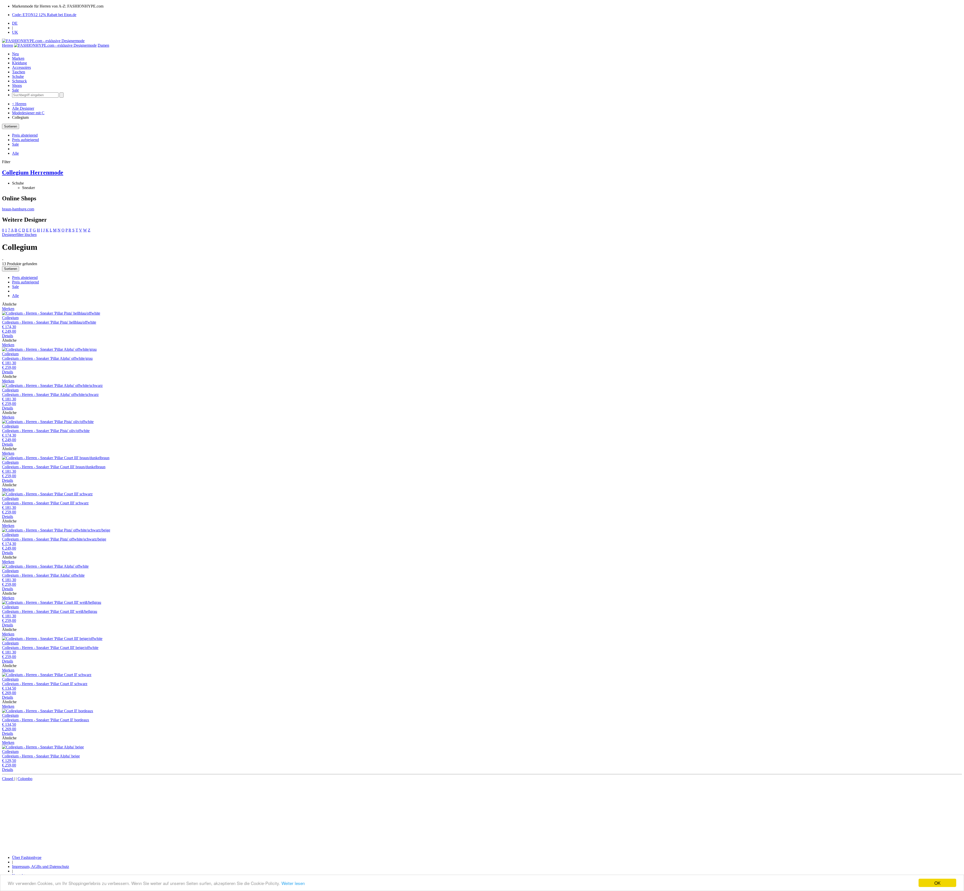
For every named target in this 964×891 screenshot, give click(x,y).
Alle (15, 153)
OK (937, 883)
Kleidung (19, 63)
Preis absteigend (25, 135)
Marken (18, 58)
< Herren (19, 104)
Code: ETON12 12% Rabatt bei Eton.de (44, 15)
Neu (15, 54)
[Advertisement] (152, 816)
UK (15, 32)
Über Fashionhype (26, 857)
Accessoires (21, 67)
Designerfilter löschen (19, 234)
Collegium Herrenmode (32, 172)
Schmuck (19, 81)
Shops (17, 85)
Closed (8, 779)
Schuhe (18, 76)
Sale (15, 90)
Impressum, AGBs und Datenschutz (40, 866)
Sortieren (10, 126)
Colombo (25, 779)
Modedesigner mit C (28, 113)
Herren (7, 45)
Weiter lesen (293, 883)
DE (15, 23)
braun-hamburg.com (18, 209)
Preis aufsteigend (25, 140)
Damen (103, 45)
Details (7, 336)
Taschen (18, 72)
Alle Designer (23, 108)
